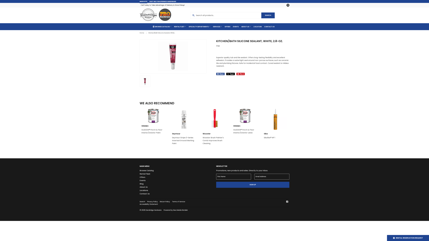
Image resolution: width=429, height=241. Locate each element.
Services (217, 27)
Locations (144, 190)
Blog (141, 184)
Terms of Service (178, 201)
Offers (227, 27)
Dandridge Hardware (154, 210)
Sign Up (253, 185)
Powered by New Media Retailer (176, 210)
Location (257, 27)
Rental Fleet (179, 27)
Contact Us (269, 27)
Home (142, 33)
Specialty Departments (199, 27)
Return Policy (165, 201)
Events (236, 27)
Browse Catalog (162, 27)
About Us (245, 27)
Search (270, 15)
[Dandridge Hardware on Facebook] (287, 202)
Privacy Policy (152, 201)
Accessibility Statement (149, 204)
